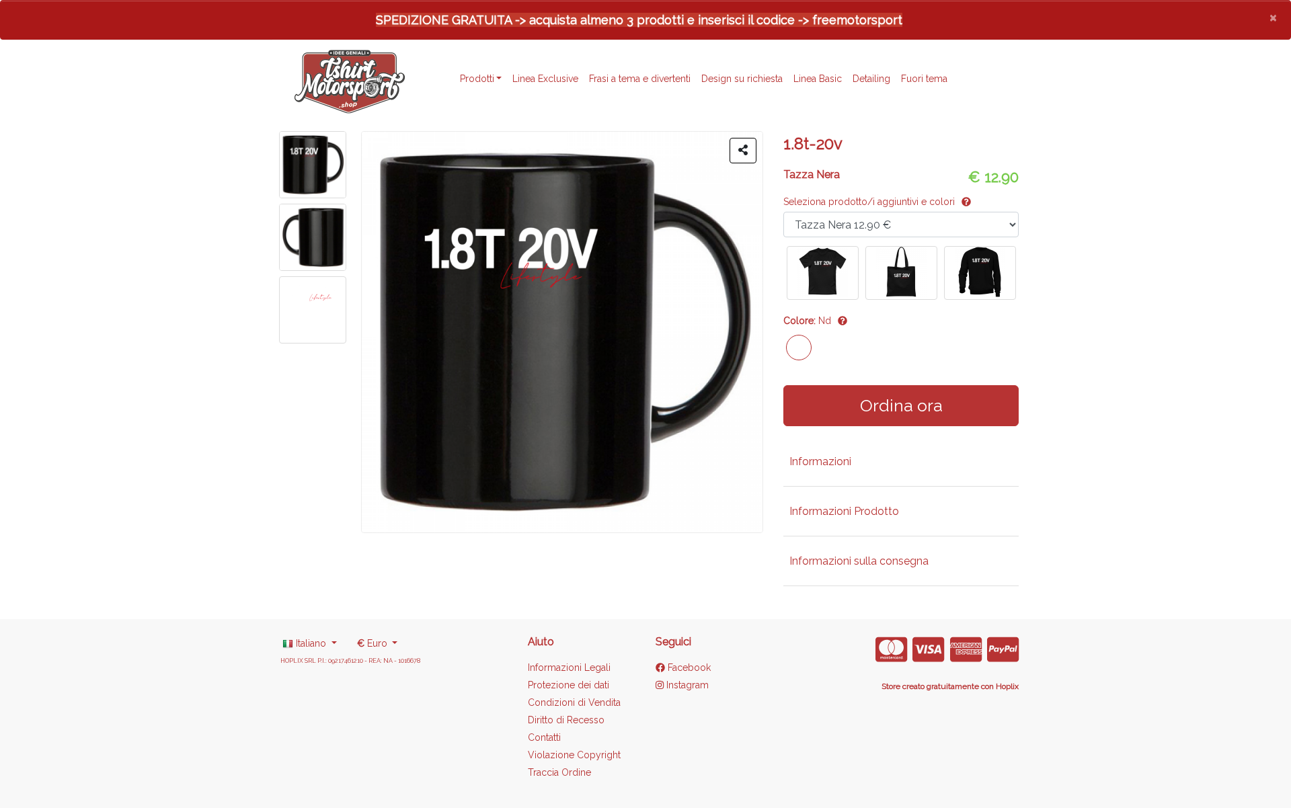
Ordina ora (901, 405)
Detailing (871, 78)
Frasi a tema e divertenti (640, 78)
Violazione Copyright (574, 755)
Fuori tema (924, 78)
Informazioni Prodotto (844, 511)
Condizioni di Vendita (574, 702)
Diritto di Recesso (566, 720)
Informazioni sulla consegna (859, 561)
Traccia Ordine (559, 772)
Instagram (686, 685)
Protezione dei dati (568, 685)
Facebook (688, 667)
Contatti (544, 737)
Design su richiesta (742, 78)
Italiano (311, 643)
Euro (373, 643)
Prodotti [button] (477, 78)
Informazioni (820, 461)
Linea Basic (817, 78)
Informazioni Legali (569, 667)
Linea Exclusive (545, 78)
